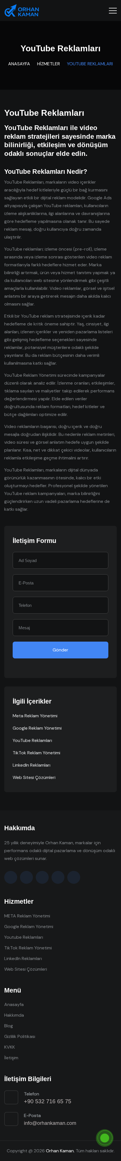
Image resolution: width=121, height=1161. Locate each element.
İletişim (11, 1058)
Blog (8, 1026)
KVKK (9, 1047)
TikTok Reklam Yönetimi (36, 753)
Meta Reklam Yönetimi (35, 716)
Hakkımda (14, 1015)
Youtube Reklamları (23, 937)
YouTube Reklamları (32, 740)
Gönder (60, 650)
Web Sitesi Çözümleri (34, 777)
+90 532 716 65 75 (47, 1101)
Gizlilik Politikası (19, 1036)
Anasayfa (19, 64)
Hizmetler (48, 64)
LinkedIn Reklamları (31, 765)
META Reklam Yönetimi (27, 916)
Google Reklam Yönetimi (37, 728)
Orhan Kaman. (60, 1151)
